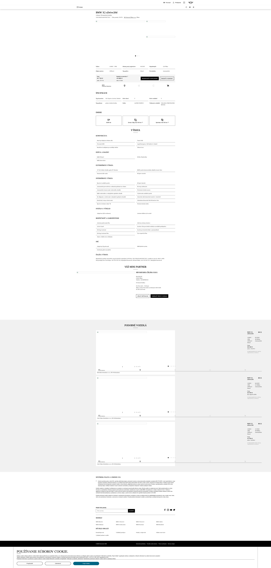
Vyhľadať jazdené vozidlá (102, 535)
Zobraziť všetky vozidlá (159, 296)
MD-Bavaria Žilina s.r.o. (130, 17)
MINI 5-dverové (140, 522)
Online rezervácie (160, 532)
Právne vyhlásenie (163, 543)
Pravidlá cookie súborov (152, 543)
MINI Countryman (120, 524)
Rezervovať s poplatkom (150, 78)
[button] (184, 2)
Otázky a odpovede (141, 532)
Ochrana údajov (171, 543)
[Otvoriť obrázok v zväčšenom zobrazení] (120, 39)
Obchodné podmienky (141, 543)
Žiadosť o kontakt (167, 78)
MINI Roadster (160, 524)
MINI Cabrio (159, 522)
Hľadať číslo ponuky (101, 507)
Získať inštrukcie (142, 296)
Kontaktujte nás (100, 532)
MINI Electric (99, 522)
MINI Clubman (99, 524)
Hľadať (131, 511)
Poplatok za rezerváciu (122, 76)
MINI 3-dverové (120, 522)
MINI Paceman (140, 524)
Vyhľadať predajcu (120, 532)
